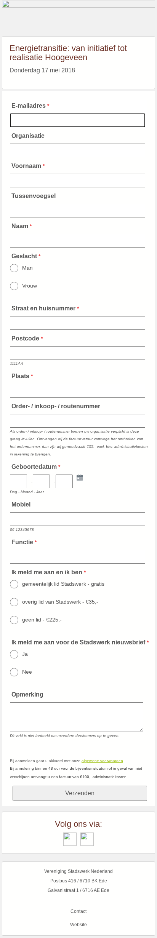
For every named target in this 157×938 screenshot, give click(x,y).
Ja (25, 654)
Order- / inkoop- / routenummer (55, 406)
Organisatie (28, 136)
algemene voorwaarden (102, 761)
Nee (27, 672)
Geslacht (24, 256)
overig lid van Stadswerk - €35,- (60, 602)
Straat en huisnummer (43, 308)
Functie (22, 542)
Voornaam (26, 166)
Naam (19, 226)
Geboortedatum (34, 466)
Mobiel (20, 504)
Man (27, 268)
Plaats (20, 376)
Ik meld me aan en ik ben (46, 572)
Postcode (25, 338)
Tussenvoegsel (33, 196)
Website (78, 924)
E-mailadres (28, 105)
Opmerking (27, 694)
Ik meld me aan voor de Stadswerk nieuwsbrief (78, 642)
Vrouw (29, 286)
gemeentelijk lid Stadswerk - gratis (63, 584)
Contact (78, 911)
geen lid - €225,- (42, 620)
